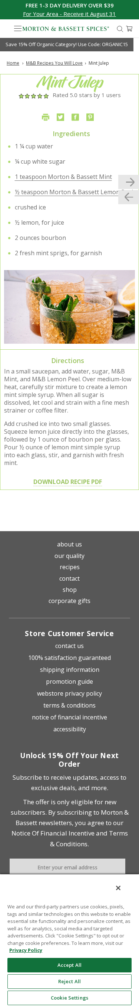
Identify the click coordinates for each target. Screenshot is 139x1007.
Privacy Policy (25, 950)
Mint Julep (99, 63)
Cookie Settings (69, 997)
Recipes (70, 567)
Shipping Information (69, 670)
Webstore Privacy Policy (69, 693)
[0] (129, 28)
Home (13, 63)
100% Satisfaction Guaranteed (69, 658)
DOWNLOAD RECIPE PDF (67, 482)
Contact (69, 578)
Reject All (69, 981)
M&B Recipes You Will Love (54, 63)
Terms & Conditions (69, 705)
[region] (69, 940)
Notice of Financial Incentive (69, 717)
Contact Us (69, 646)
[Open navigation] (17, 29)
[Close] (118, 888)
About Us (69, 544)
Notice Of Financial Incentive (53, 833)
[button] (69, 14)
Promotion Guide (69, 681)
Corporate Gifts (69, 601)
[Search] (120, 28)
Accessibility (69, 729)
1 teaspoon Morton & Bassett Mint (63, 177)
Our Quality (69, 556)
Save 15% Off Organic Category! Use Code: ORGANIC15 (67, 44)
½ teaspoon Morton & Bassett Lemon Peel (74, 192)
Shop (70, 590)
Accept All (69, 965)
